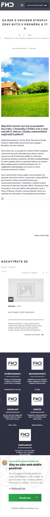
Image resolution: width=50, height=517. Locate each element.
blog (29, 35)
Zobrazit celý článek (32, 335)
